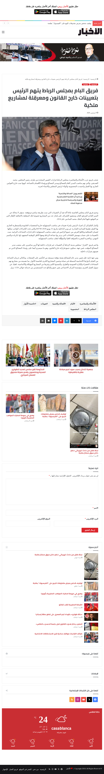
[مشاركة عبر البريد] (48, 320)
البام (72, 304)
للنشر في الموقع (25, 769)
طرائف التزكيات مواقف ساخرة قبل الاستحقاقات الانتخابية (58, 633)
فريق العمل (13, 769)
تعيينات (44, 304)
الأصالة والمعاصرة (87, 304)
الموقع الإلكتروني (43, 519)
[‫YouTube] (83, 699)
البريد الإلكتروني (91, 519)
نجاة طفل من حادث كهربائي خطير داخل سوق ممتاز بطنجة (84, 452)
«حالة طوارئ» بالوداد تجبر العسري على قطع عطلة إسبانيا (59, 614)
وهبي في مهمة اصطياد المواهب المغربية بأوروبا (20, 416)
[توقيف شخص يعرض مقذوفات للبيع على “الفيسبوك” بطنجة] (52, 403)
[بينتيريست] (60, 320)
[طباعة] (42, 320)
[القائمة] (3, 33)
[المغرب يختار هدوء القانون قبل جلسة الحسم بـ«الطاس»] (91, 627)
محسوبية (74, 309)
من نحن (36, 769)
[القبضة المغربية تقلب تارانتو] (91, 607)
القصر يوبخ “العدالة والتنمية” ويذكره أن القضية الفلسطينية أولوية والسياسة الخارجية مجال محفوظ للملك (69, 198)
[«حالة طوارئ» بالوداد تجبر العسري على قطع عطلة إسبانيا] (91, 617)
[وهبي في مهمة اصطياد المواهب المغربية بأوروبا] (20, 403)
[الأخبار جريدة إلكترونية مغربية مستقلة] (90, 32)
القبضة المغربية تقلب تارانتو (70, 604)
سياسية (85, 84)
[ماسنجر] (54, 320)
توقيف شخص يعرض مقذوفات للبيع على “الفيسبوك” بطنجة (69, 23)
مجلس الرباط (89, 309)
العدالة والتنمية (58, 304)
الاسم (95, 508)
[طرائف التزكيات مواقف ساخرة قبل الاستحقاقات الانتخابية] (91, 637)
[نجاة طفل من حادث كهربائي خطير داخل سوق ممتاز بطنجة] (84, 421)
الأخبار (68, 769)
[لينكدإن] (67, 320)
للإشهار (5, 769)
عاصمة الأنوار (29, 304)
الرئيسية (93, 79)
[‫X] (89, 699)
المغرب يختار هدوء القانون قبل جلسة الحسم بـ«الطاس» (59, 624)
